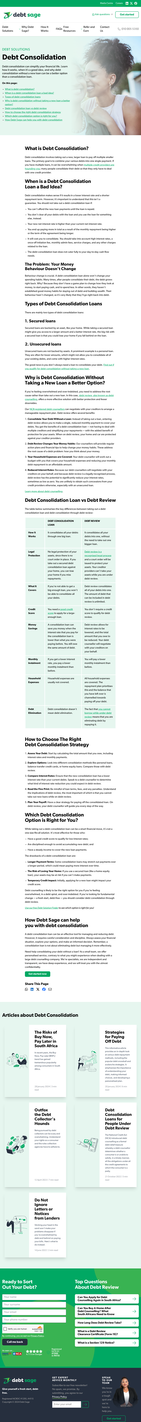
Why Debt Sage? (28, 29)
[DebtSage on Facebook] (135, 3)
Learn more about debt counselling (44, 491)
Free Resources (69, 29)
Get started (127, 14)
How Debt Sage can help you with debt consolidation (33, 120)
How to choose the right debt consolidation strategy (33, 112)
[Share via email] (50, 989)
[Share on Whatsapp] (26, 989)
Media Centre (106, 3)
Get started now (38, 974)
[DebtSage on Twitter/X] (131, 3)
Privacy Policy (37, 1336)
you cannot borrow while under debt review (98, 713)
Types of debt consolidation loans (22, 97)
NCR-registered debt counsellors (47, 409)
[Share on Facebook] (44, 989)
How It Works (44, 29)
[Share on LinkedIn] (32, 989)
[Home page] (22, 15)
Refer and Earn (89, 29)
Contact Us (104, 29)
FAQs (59, 29)
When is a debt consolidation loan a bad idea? (29, 93)
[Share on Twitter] (38, 989)
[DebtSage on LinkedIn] (127, 3)
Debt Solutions (7, 29)
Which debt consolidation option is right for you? (31, 116)
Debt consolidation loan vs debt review (26, 108)
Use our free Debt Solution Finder (41, 908)
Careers (119, 3)
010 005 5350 (130, 29)
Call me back (15, 1342)
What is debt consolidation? (20, 89)
